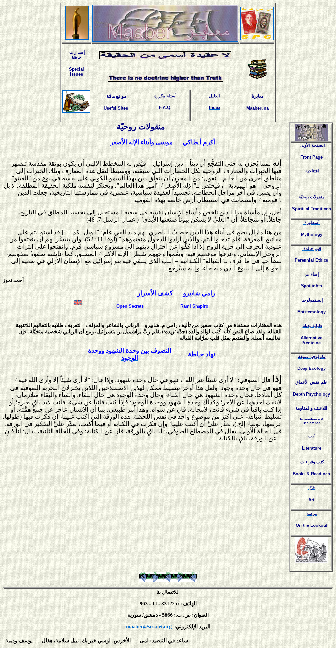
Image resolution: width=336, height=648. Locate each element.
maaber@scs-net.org (149, 626)
